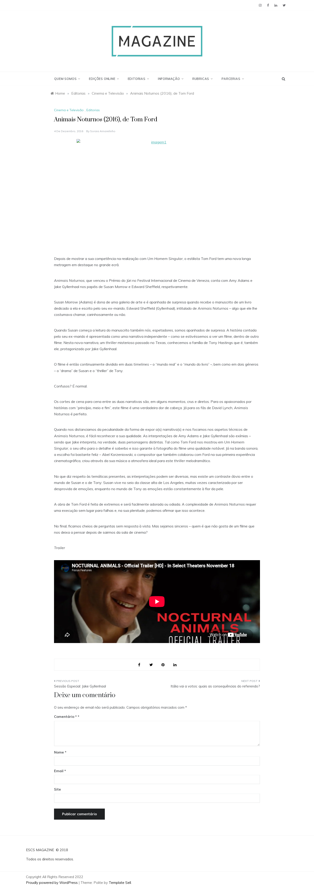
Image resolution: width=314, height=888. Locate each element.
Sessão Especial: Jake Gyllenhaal (80, 686)
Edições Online (102, 79)
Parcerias (231, 79)
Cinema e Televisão (69, 110)
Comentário (65, 716)
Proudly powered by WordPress (52, 882)
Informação (169, 79)
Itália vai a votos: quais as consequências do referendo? (215, 686)
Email (60, 771)
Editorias (137, 79)
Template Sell (120, 882)
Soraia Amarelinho (102, 131)
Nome (60, 752)
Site (57, 789)
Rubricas (200, 79)
